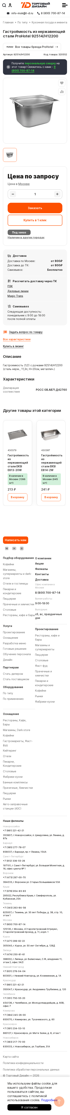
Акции (39, 563)
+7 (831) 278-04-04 (14, 971)
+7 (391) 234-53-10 (14, 1028)
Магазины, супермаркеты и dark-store (17, 574)
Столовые (9, 771)
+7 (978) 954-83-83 (14, 891)
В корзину (17, 497)
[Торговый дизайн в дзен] (21, 548)
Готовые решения (14, 648)
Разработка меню (14, 643)
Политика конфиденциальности (23, 1063)
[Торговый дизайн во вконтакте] (6, 548)
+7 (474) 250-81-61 (14, 954)
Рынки (7, 798)
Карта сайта (11, 1056)
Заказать (35, 208)
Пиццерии (9, 793)
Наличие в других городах (26, 237)
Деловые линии (18, 291)
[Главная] (35, 5)
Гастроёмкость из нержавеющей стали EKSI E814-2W (51, 462)
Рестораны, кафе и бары (19, 615)
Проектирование (14, 632)
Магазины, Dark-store (16, 730)
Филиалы (41, 568)
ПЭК (10, 286)
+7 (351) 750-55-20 (14, 998)
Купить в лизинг (13, 346)
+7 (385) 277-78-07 (14, 847)
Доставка (42, 579)
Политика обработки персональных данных (31, 1069)
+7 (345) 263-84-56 (14, 907)
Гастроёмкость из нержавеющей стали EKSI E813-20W (18, 462)
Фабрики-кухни (13, 776)
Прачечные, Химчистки (18, 787)
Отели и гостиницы (15, 583)
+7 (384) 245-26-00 (14, 1015)
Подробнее (49, 1100)
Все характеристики (17, 339)
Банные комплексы (15, 782)
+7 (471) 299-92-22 (14, 941)
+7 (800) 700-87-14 (14, 924)
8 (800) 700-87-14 (34, 68)
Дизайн (7, 659)
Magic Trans (15, 295)
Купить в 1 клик (35, 220)
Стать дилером (13, 673)
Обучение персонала (17, 654)
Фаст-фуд (41, 665)
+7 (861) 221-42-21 (13, 830)
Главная (8, 22)
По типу (23, 22)
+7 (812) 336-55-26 (14, 860)
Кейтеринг (9, 750)
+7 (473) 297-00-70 (14, 877)
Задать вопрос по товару (26, 332)
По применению (13, 698)
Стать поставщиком (16, 679)
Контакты (42, 574)
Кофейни (8, 735)
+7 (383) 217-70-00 (14, 1041)
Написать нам (15, 540)
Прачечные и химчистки (18, 604)
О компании (43, 558)
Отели (7, 756)
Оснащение (10, 637)
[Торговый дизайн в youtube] (14, 548)
